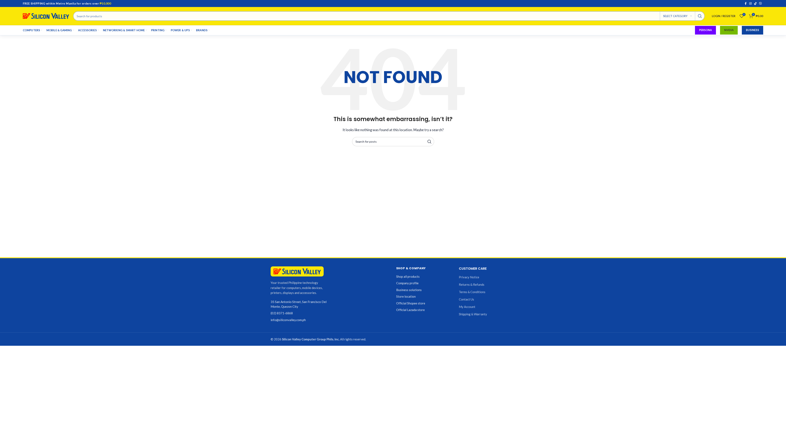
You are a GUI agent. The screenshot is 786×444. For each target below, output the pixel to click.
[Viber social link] (760, 3)
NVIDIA (729, 30)
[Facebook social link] (745, 3)
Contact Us (466, 299)
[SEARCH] (700, 16)
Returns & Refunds (471, 284)
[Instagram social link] (750, 3)
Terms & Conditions (472, 292)
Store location (406, 296)
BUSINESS (752, 30)
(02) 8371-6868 (282, 313)
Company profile (407, 283)
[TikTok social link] (755, 3)
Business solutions (409, 290)
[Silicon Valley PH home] (297, 271)
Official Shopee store (410, 303)
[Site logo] (46, 15)
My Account (467, 307)
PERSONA (705, 30)
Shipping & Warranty (473, 314)
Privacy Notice (469, 277)
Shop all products (408, 276)
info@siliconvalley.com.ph (288, 320)
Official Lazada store (410, 310)
